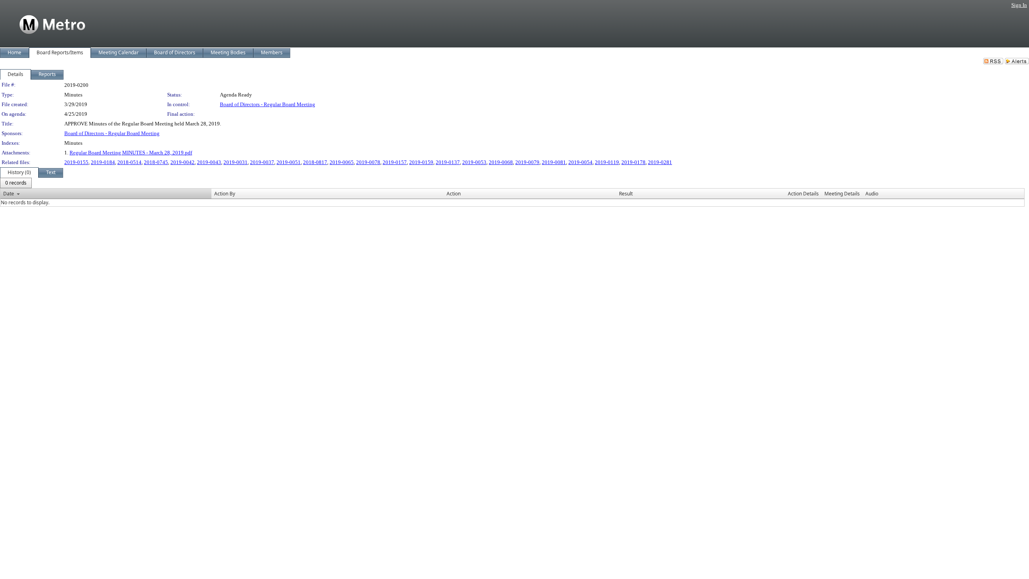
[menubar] (16, 183)
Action (454, 193)
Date (8, 193)
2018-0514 (129, 162)
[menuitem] (15, 183)
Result (626, 193)
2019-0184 (103, 162)
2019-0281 (660, 162)
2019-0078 (368, 162)
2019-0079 (527, 162)
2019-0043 (209, 162)
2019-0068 (501, 162)
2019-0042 (182, 162)
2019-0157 (395, 162)
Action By (224, 193)
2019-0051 (289, 162)
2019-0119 (607, 162)
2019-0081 (554, 162)
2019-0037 (262, 162)
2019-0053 (474, 162)
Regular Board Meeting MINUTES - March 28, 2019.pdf (131, 153)
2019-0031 (235, 162)
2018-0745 (156, 162)
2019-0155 (76, 162)
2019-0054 (580, 162)
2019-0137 (448, 162)
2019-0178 (633, 162)
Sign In (1019, 5)
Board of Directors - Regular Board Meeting (267, 104)
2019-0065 (342, 162)
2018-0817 (315, 162)
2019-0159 (421, 162)
